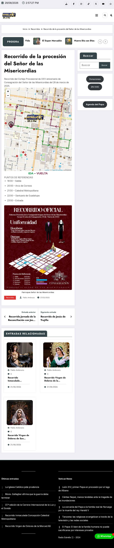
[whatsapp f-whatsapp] (110, 3)
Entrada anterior (29, 312)
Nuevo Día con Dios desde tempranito (89, 40)
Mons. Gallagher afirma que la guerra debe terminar (24, 496)
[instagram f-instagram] (81, 3)
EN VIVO (95, 87)
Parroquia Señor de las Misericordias (38, 292)
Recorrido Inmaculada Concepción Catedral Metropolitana (18, 379)
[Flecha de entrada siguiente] (71, 317)
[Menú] (97, 15)
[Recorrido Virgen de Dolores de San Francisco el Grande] (20, 412)
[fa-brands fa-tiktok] (88, 3)
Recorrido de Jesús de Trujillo (53, 318)
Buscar (88, 55)
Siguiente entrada (48, 312)
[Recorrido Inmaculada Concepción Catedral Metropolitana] (20, 354)
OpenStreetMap (57, 170)
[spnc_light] (111, 15)
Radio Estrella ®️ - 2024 (69, 537)
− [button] (8, 95)
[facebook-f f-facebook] (73, 3)
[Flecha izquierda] (100, 42)
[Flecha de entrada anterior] (5, 317)
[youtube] (103, 3)
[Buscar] (105, 15)
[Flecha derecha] (105, 42)
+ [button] (8, 91)
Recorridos (10, 297)
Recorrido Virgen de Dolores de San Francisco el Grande (18, 437)
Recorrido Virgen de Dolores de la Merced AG (55, 379)
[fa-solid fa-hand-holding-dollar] (66, 3)
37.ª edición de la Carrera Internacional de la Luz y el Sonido (28, 507)
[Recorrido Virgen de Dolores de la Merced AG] (56, 354)
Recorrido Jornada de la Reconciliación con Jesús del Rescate (22, 319)
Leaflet (47, 170)
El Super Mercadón (48, 40)
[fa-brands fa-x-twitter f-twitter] (95, 3)
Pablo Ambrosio (29, 297)
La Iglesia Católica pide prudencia (22, 487)
